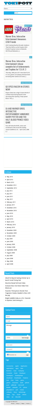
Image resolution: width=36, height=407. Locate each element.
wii (12, 397)
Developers (9, 375)
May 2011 (10, 199)
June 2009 (10, 241)
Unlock (24, 394)
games (8, 382)
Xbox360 (17, 397)
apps (17, 368)
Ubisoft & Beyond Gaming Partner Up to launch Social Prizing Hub (17, 279)
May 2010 (10, 216)
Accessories (9, 366)
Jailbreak (13, 385)
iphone (27, 382)
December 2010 (11, 208)
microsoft (21, 385)
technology (22, 392)
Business (8, 370)
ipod (7, 385)
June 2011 (10, 196)
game (22, 380)
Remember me (12, 355)
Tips (13, 394)
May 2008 (10, 261)
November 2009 (12, 233)
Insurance (15, 382)
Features (25, 378)
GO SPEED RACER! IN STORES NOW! (17, 88)
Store (15, 392)
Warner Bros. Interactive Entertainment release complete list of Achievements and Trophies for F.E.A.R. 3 (18, 65)
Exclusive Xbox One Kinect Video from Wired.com (16, 287)
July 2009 (9, 238)
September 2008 (12, 250)
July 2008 (9, 255)
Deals (15, 373)
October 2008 (11, 247)
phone (25, 387)
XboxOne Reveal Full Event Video (15, 283)
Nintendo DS (28, 26)
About (18, 403)
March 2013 (10, 182)
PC (31, 57)
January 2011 (11, 205)
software (9, 392)
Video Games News (27, 83)
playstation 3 (10, 390)
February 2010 (11, 224)
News (23, 403)
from (17, 380)
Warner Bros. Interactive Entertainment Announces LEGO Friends (16, 39)
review (22, 390)
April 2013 (10, 179)
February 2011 (11, 202)
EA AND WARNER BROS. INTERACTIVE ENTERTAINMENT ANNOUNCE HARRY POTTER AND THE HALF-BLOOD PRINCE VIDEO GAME (17, 115)
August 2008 (11, 253)
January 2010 (11, 227)
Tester (8, 394)
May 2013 (10, 177)
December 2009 (11, 230)
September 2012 (12, 188)
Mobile (8, 387)
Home (12, 403)
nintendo (15, 387)
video (8, 397)
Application (24, 366)
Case (15, 370)
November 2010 (12, 210)
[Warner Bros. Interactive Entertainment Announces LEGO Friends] (18, 33)
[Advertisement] (20, 153)
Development (19, 375)
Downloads (17, 378)
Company (21, 370)
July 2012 (9, 191)
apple (17, 366)
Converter (9, 373)
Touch (18, 394)
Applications (10, 368)
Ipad (21, 382)
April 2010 (10, 219)
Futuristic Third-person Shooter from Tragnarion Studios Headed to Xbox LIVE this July (17, 293)
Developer (23, 373)
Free (12, 380)
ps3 (17, 390)
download (9, 378)
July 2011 (9, 193)
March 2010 (10, 222)
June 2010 (10, 213)
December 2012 (11, 185)
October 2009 (11, 236)
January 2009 (11, 244)
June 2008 (10, 258)
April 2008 (10, 264)
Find (7, 380)
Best (22, 368)
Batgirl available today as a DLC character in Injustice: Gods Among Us (17, 299)
